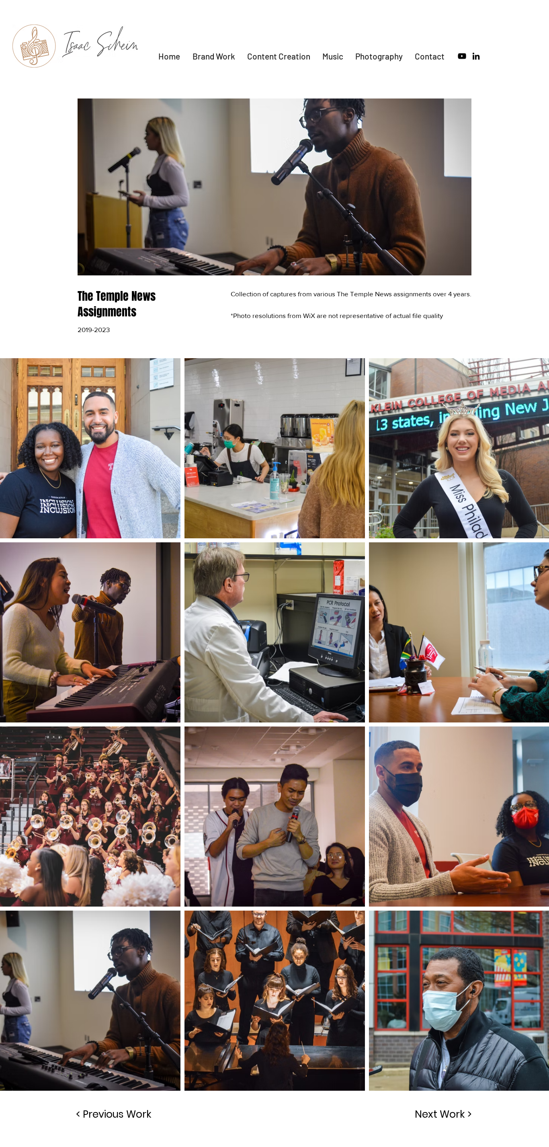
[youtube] (462, 56)
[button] (278, 56)
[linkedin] (476, 56)
